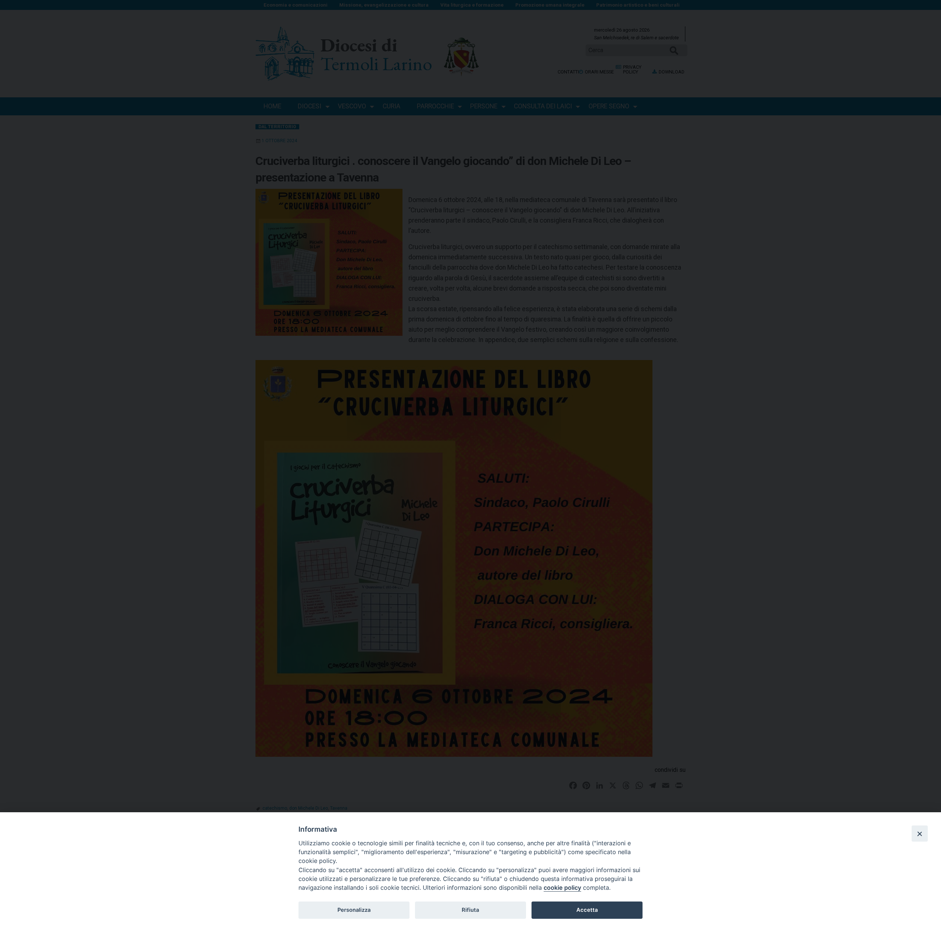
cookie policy (562, 887)
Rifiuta (470, 910)
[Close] (920, 833)
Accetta (587, 910)
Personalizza (354, 910)
